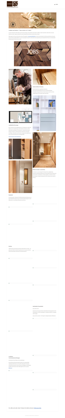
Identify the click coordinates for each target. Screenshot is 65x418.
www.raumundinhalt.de (31, 36)
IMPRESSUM (37, 415)
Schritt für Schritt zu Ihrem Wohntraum (15, 136)
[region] (32, 20)
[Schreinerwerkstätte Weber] (12, 4)
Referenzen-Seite (37, 408)
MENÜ (56, 4)
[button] (10, 20)
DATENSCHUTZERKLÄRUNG (29, 415)
